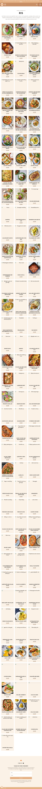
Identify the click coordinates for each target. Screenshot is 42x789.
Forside (18, 10)
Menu (5, 4)
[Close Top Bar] (41, 1)
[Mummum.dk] (21, 760)
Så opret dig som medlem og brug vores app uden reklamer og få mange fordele (21, 1)
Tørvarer (22, 10)
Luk (40, 764)
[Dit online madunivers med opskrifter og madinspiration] (2, 4)
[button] (2, 787)
